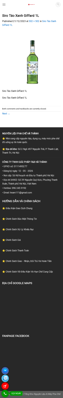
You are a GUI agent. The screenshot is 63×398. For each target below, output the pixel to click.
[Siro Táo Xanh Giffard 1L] (31, 59)
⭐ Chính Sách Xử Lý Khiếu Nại (18, 229)
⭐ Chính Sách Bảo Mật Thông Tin (19, 218)
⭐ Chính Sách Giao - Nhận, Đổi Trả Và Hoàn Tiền (27, 261)
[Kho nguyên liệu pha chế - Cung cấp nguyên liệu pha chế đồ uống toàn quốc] (31, 4)
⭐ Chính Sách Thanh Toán (15, 250)
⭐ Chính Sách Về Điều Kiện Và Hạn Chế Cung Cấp (27, 271)
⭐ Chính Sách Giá (11, 240)
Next (6, 113)
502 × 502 (34, 21)
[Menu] (4, 4)
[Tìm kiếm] (58, 4)
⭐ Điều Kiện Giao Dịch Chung (17, 208)
